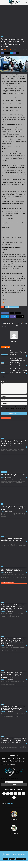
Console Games (4, 354)
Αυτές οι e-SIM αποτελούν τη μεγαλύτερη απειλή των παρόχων (11, 569)
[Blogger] (4, 793)
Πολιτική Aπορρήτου (21, 859)
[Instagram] (11, 793)
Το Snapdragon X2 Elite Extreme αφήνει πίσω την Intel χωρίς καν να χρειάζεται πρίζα (17, 361)
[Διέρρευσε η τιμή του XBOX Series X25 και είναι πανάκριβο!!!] (5, 352)
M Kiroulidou (6, 49)
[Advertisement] (14, 20)
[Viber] (14, 53)
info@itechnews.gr (10, 803)
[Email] (8, 53)
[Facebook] (2, 53)
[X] (5, 53)
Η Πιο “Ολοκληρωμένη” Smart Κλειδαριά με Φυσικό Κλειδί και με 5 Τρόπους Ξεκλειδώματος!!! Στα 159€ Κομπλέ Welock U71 (13, 641)
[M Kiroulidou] (2, 49)
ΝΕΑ (2, 36)
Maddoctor (14, 819)
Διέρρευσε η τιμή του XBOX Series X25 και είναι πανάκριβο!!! (18, 352)
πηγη (3, 302)
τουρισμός (16, 306)
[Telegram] (11, 53)
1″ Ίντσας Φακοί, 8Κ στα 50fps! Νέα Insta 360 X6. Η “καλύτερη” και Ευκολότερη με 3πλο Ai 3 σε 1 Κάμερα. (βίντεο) (14, 740)
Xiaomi (3, 372)
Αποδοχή (5, 859)
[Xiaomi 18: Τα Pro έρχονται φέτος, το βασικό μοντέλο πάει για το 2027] (5, 370)
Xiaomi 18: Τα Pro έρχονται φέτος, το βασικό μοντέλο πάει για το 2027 (18, 370)
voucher (6, 306)
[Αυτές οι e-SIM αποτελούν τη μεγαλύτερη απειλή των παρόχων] (14, 558)
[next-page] (4, 376)
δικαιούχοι (11, 306)
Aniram (11, 355)
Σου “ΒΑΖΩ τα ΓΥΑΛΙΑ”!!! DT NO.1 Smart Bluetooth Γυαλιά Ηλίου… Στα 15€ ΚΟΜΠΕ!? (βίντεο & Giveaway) (13, 708)
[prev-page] (2, 376)
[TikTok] (19, 793)
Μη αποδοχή (12, 859)
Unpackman (3, 446)
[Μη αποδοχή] (26, 856)
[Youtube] (14, 797)
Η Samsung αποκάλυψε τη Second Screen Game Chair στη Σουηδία (7, 325)
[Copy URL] (17, 53)
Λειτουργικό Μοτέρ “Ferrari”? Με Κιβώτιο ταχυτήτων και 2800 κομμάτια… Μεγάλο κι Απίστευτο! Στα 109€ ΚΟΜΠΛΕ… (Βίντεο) (13, 675)
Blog (2, 438)
